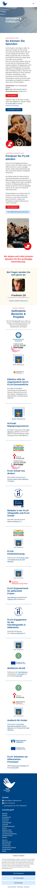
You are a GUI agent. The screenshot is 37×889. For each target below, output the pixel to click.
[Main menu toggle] (33, 3)
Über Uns (4, 840)
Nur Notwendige (19, 878)
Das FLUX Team (6, 843)
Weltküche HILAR (6, 830)
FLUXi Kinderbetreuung (8, 826)
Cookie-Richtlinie (12, 886)
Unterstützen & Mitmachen (9, 833)
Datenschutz (20, 886)
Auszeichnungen (6, 849)
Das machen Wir (6, 817)
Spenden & (5, 835)
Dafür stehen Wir (6, 842)
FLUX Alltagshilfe (6, 822)
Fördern (10, 835)
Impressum (26, 886)
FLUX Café (5, 824)
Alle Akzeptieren (18, 873)
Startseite (4, 813)
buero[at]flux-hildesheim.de (12, 800)
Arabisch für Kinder (7, 831)
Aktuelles (4, 815)
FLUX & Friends (13, 105)
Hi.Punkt (4, 828)
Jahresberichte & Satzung (9, 847)
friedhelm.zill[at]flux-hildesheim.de (18, 300)
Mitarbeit (4, 837)
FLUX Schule (5, 819)
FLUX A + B (5, 820)
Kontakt (4, 851)
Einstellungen (18, 883)
